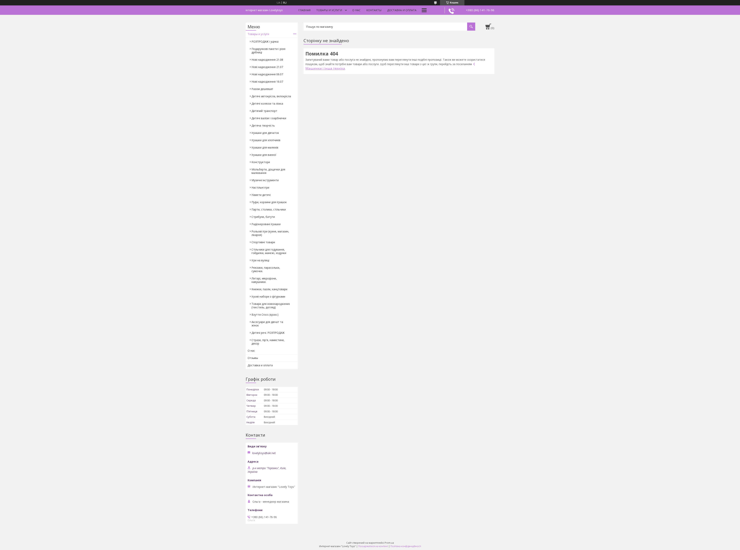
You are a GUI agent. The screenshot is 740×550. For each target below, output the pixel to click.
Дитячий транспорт (264, 111)
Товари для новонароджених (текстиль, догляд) (270, 305)
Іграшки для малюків (264, 147)
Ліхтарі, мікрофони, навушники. (264, 280)
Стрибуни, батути (263, 217)
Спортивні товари (263, 242)
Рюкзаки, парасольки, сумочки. (265, 269)
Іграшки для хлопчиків (265, 140)
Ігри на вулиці (260, 260)
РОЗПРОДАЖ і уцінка (264, 41)
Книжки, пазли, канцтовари (269, 289)
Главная (304, 10)
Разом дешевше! (262, 89)
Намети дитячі (261, 195)
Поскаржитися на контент (373, 546)
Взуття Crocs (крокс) (264, 314)
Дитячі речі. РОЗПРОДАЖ (267, 333)
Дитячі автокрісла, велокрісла (271, 96)
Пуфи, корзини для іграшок (269, 202)
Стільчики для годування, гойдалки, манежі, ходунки (268, 251)
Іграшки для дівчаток (265, 133)
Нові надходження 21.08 (267, 59)
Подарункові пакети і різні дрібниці (268, 50)
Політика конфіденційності (405, 546)
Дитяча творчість (263, 125)
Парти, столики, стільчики (268, 209)
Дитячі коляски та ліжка (267, 103)
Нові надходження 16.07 (267, 81)
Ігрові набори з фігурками (268, 296)
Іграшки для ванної (263, 155)
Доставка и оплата (401, 10)
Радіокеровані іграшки (266, 224)
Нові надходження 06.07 (267, 74)
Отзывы (253, 358)
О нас (356, 10)
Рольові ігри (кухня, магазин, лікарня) (270, 233)
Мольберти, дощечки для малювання (268, 171)
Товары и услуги (329, 10)
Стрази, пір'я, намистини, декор (267, 341)
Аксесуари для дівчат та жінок (267, 323)
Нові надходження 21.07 (267, 67)
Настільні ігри (260, 187)
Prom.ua (389, 542)
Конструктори (260, 162)
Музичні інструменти (265, 180)
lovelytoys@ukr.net (264, 453)
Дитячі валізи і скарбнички (268, 118)
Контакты (373, 10)
